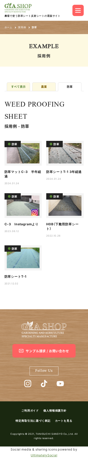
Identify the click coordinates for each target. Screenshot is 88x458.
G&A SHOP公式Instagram (27, 383)
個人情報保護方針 (55, 410)
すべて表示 (18, 87)
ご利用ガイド (30, 410)
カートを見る (63, 420)
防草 (70, 87)
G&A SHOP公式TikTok (44, 383)
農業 (44, 87)
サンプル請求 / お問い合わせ (47, 351)
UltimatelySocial (44, 455)
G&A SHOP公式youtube (60, 383)
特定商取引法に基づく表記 (33, 420)
